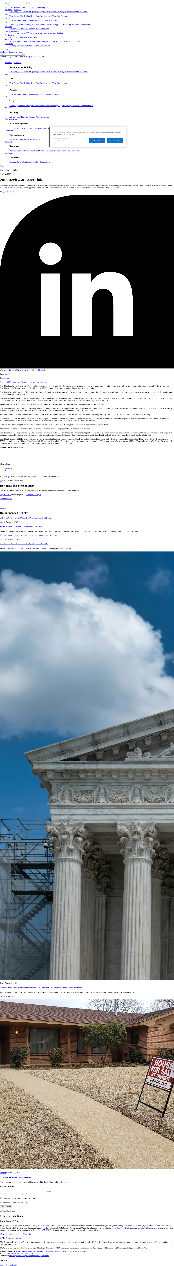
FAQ (85, 1251)
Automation (39, 25)
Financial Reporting (30, 12)
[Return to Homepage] (11, 1238)
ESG (21, 12)
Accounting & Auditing (13, 10)
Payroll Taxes (54, 20)
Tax (6, 14)
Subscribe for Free (25, 7)
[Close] (123, 129)
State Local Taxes (50, 16)
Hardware (76, 25)
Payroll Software (42, 20)
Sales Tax (40, 16)
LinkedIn (13, 1265)
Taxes (11, 16)
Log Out (45, 7)
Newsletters (12, 1254)
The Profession (10, 35)
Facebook (4, 1265)
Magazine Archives (24, 1254)
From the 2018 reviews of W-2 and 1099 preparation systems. (23, 382)
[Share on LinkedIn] (87, 368)
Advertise (49, 1251)
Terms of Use (66, 1251)
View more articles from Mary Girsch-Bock (17, 1234)
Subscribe (3, 508)
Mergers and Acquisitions (47, 33)
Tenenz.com (4, 378)
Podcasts (52, 42)
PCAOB (80, 12)
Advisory (8, 27)
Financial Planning (28, 29)
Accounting (14, 12)
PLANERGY (45, 1230)
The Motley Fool (117, 1228)
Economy (3, 539)
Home (7, 5)
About (24, 1251)
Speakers (36, 46)
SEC (86, 12)
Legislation (31, 16)
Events (27, 42)
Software (89, 25)
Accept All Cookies (115, 140)
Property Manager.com (147, 1228)
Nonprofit (42, 12)
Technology (14, 25)
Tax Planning (62, 16)
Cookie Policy (77, 1251)
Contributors (75, 42)
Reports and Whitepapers (39, 42)
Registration (28, 46)
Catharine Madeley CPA (9, 996)
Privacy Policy (143, 1248)
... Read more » (115, 188)
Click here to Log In (33, 495)
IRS (25, 16)
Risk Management (42, 29)
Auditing (61, 12)
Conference (9, 44)
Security (83, 25)
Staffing (60, 33)
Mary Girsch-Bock (7, 192)
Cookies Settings (61, 140)
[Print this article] (38, 370)
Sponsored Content (63, 42)
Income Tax (19, 16)
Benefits (18, 20)
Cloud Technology (51, 25)
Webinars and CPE (16, 42)
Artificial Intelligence (27, 25)
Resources (8, 39)
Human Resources (29, 20)
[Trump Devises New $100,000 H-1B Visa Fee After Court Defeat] (25, 518)
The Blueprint (130, 1228)
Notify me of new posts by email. (15, 1202)
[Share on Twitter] (7, 370)
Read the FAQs (6, 499)
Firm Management (11, 31)
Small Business (52, 12)
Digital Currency (65, 25)
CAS (19, 29)
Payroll (7, 18)
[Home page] (11, 52)
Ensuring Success (16, 46)
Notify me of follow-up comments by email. (19, 1198)
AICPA (27, 33)
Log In (15, 7)
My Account (37, 7)
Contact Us (31, 1251)
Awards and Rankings (32, 37)
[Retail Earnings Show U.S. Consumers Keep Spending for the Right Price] (28, 535)
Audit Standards (71, 12)
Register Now (5, 495)
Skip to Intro (4, 50)
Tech (6, 22)
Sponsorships (45, 46)
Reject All (97, 140)
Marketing (34, 33)
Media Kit (57, 1251)
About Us (9, 7)
